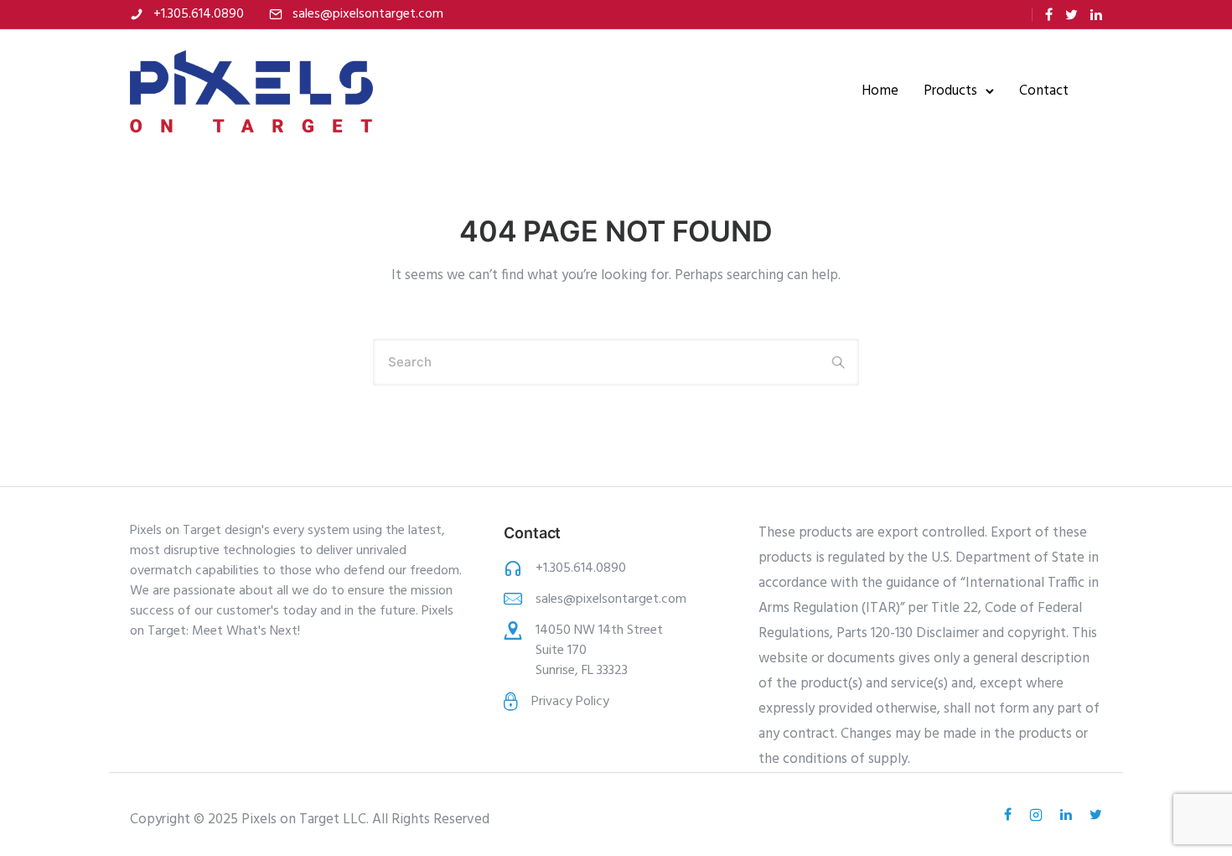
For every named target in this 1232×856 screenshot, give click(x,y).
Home (880, 91)
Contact (1044, 91)
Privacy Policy (570, 702)
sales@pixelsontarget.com (367, 14)
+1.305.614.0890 (198, 14)
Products (950, 91)
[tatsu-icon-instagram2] (1038, 814)
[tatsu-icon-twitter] (1071, 15)
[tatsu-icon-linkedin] (1096, 15)
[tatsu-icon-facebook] (1049, 15)
